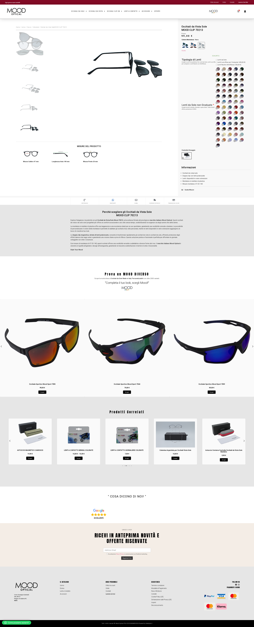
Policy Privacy (120, 554)
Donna (62, 588)
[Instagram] (239, 585)
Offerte (157, 11)
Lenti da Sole (222, 60)
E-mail (136, 203)
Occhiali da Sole (78, 11)
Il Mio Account (214, 2)
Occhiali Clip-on (113, 11)
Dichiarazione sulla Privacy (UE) (161, 600)
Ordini (224, 2)
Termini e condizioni (157, 585)
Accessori (146, 11)
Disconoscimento (157, 605)
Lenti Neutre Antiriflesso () (229, 65)
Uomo (23, 27)
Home (18, 27)
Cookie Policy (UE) (157, 597)
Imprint (153, 602)
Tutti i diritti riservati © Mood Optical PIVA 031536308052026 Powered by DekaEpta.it (127, 623)
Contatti (232, 2)
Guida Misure (189, 190)
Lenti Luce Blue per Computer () (231, 62)
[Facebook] (236, 585)
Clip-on (29, 27)
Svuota (184, 50)
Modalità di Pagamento (159, 588)
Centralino (84, 203)
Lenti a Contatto (131, 11)
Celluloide (36, 27)
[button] (1, 346)
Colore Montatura (188, 39)
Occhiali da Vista (96, 11)
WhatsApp (113, 203)
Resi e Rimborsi (156, 591)
